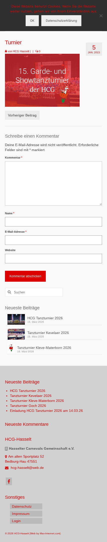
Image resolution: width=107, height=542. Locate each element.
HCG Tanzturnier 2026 (45, 318)
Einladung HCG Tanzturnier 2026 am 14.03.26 (46, 411)
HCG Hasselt (21, 51)
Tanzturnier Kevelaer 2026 (48, 333)
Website (10, 250)
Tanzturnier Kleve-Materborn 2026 (44, 348)
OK (32, 20)
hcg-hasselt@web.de (27, 468)
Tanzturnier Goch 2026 (28, 406)
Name (9, 213)
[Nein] (100, 15)
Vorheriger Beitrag (22, 115)
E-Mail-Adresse (15, 231)
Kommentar (13, 157)
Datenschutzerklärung (61, 20)
